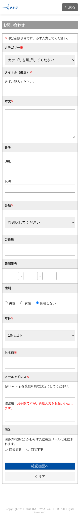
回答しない (48, 303)
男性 (12, 303)
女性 (28, 303)
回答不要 (37, 449)
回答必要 (15, 449)
